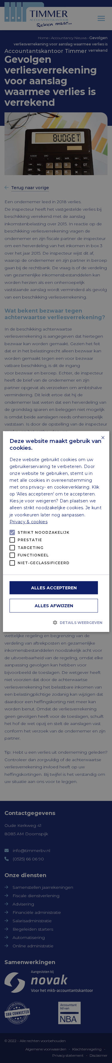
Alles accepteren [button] (54, 588)
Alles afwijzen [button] (54, 605)
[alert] (56, 531)
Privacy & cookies (28, 521)
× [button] (102, 437)
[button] (56, 622)
